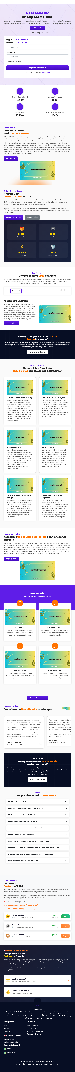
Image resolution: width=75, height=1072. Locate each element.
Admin (9, 1049)
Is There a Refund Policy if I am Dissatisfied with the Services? (31, 854)
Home (6, 1025)
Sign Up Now (37, 28)
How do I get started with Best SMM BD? (22, 821)
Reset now (46, 73)
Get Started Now (37, 352)
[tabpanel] (20, 312)
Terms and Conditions (34, 1064)
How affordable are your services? (21, 835)
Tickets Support (33, 1025)
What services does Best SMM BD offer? (22, 815)
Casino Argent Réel (11, 1042)
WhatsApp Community (36, 1031)
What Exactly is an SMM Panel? (19, 802)
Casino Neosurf (9, 1039)
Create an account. (21, 42)
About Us (7, 1031)
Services (7, 1028)
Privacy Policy (21, 1064)
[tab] (16, 291)
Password (10, 52)
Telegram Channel (34, 1034)
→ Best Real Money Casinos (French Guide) (21, 905)
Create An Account (37, 698)
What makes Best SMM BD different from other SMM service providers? (34, 848)
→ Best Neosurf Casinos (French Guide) (19, 909)
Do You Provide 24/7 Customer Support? (23, 861)
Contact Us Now (37, 779)
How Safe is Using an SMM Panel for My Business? (26, 808)
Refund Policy (47, 1064)
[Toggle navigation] (70, 1)
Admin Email (11, 1053)
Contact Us (31, 1028)
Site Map (56, 1064)
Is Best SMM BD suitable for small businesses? (25, 828)
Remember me (14, 62)
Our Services (11, 323)
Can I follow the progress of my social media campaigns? (29, 841)
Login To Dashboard (37, 68)
